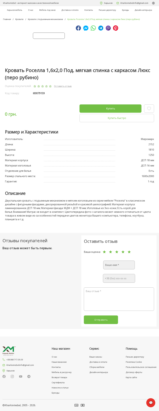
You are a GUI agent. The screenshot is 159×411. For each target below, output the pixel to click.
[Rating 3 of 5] (117, 252)
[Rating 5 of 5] (129, 252)
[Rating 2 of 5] (110, 252)
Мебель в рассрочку (61, 372)
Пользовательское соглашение (141, 367)
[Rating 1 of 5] (104, 252)
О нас (30, 10)
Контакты (88, 10)
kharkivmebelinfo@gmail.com (134, 3)
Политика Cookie (134, 362)
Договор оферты (134, 372)
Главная (7, 19)
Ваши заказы (95, 356)
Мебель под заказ (47, 10)
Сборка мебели (96, 367)
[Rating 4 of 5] (123, 252)
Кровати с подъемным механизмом (45, 19)
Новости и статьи (60, 387)
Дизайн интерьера (143, 10)
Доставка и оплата (69, 10)
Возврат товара (59, 377)
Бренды (125, 10)
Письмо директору (107, 10)
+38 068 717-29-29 (15, 359)
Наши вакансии (59, 362)
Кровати (19, 19)
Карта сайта (131, 377)
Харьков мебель (14, 10)
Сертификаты (58, 382)
